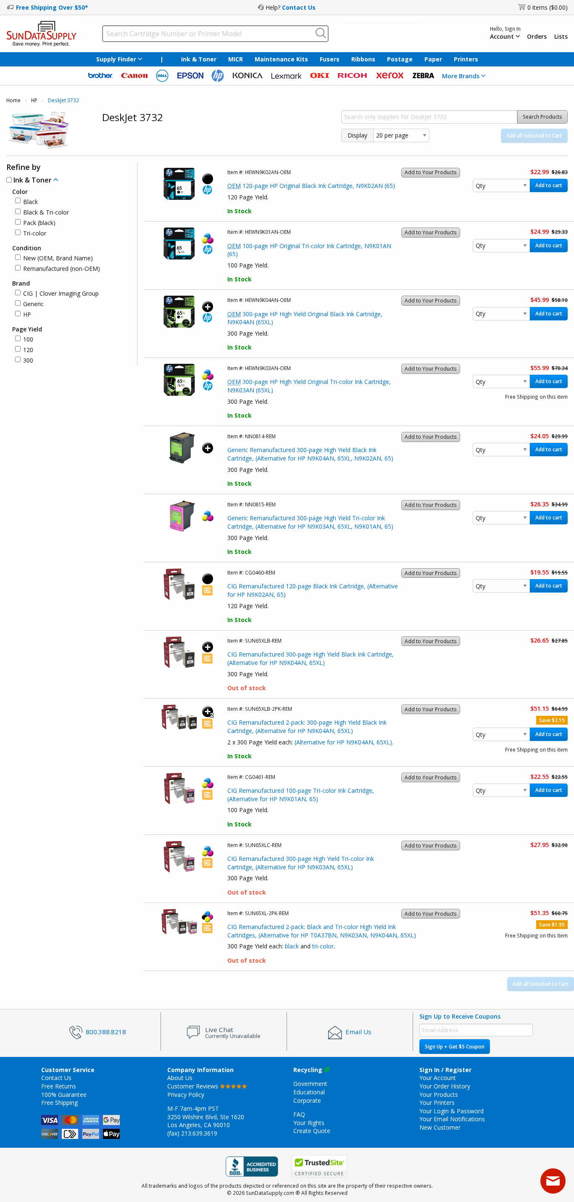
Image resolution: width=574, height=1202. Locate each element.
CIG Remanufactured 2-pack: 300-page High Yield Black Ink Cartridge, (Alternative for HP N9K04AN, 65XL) (307, 726)
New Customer (440, 1127)
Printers (466, 59)
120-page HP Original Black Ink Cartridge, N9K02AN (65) (311, 186)
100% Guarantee (64, 1095)
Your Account (437, 1078)
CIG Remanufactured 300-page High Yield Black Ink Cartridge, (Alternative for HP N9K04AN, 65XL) (310, 658)
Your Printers (437, 1103)
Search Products (542, 116)
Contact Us (299, 7)
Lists (561, 37)
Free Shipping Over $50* (52, 7)
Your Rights (308, 1123)
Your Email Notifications (452, 1119)
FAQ (299, 1114)
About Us (179, 1078)
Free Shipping (59, 1103)
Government (310, 1084)
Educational (309, 1092)
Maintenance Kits (281, 59)
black (292, 946)
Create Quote (311, 1131)
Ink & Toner (198, 59)
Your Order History (444, 1086)
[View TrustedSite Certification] (319, 1166)
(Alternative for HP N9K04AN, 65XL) (343, 742)
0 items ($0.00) (547, 7)
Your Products (438, 1095)
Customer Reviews (193, 1086)
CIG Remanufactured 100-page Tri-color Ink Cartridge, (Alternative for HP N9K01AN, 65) (300, 794)
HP (34, 100)
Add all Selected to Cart (534, 135)
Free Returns (58, 1086)
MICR (235, 59)
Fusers (330, 59)
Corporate (307, 1100)
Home (13, 100)
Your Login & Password (451, 1111)
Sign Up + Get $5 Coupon (454, 1046)
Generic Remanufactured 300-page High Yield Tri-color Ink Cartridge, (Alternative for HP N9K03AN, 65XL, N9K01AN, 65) (310, 522)
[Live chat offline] (553, 1181)
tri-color (323, 946)
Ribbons (363, 59)
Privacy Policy (185, 1095)
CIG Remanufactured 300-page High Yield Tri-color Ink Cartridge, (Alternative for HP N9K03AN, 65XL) (300, 863)
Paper (433, 59)
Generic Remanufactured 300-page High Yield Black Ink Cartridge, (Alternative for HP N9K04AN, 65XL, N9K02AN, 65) (310, 454)
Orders (537, 37)
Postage (400, 59)
